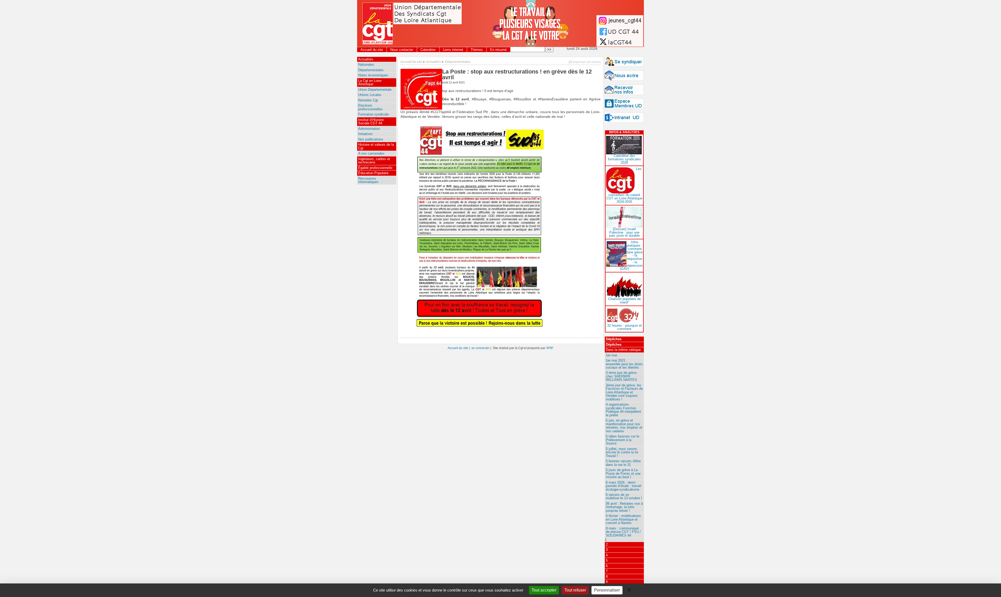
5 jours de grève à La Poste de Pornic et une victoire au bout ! (623, 473)
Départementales (458, 61)
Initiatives (365, 134)
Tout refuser (575, 590)
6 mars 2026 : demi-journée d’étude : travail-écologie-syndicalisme (624, 485)
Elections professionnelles (370, 107)
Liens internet (453, 50)
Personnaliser (607, 590)
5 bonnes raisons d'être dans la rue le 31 (623, 462)
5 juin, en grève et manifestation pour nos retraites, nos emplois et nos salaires (624, 425)
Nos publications (370, 139)
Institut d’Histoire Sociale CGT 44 (371, 121)
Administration (369, 129)
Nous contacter (401, 50)
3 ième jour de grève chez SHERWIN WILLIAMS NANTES (621, 376)
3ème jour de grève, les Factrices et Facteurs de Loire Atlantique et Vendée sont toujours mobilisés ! (624, 392)
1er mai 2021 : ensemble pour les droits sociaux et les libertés (624, 363)
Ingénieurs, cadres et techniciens (374, 160)
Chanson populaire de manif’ (624, 300)
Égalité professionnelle (375, 168)
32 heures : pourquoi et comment (624, 327)
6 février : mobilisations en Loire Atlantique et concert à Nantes (623, 519)
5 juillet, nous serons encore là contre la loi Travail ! (622, 452)
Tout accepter (544, 590)
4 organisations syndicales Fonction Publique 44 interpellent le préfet (623, 410)
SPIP (549, 348)
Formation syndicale (373, 114)
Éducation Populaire (373, 173)
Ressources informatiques (368, 180)
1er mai (611, 355)
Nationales (366, 64)
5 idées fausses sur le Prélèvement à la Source (622, 439)
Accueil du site (372, 50)
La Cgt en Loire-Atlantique (370, 82)
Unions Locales (369, 95)
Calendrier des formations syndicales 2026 (624, 159)
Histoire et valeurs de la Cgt (376, 146)
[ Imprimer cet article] (585, 62)
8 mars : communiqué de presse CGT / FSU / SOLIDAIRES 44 (623, 531)
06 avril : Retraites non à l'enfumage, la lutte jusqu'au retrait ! (624, 507)
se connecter (480, 348)
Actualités (433, 61)
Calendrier (428, 50)
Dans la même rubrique (623, 350)
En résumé (498, 50)
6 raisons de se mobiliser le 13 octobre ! (624, 496)
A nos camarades (371, 153)
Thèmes (477, 50)
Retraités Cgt (368, 100)
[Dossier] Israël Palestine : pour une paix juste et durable (624, 232)
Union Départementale (375, 90)
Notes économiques (373, 75)
